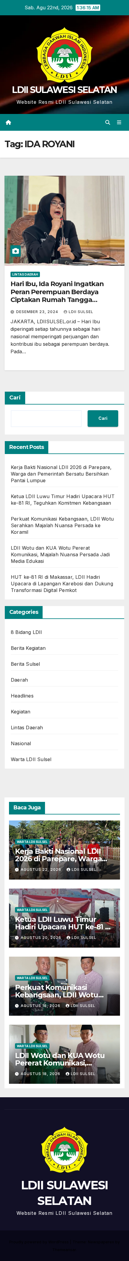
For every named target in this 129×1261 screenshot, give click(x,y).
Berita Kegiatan (28, 648)
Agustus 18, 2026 (41, 1005)
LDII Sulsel (81, 311)
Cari (15, 397)
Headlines (22, 696)
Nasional (21, 743)
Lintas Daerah (25, 274)
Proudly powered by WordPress (39, 1241)
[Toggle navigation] (119, 122)
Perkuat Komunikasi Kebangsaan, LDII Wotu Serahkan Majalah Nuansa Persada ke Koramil (62, 525)
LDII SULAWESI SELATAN (64, 89)
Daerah (19, 680)
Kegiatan (21, 712)
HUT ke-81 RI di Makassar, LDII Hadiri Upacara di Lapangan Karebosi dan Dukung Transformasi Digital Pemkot (62, 583)
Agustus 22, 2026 (41, 869)
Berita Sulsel (25, 664)
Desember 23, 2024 (37, 311)
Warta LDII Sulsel (31, 759)
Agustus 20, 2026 (41, 937)
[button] (107, 122)
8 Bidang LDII (26, 632)
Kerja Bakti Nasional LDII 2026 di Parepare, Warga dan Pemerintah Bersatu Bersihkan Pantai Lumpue (61, 473)
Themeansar (64, 1249)
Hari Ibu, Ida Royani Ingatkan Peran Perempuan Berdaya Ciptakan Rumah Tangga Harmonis (57, 296)
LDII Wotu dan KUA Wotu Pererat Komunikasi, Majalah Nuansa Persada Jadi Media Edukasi (60, 554)
